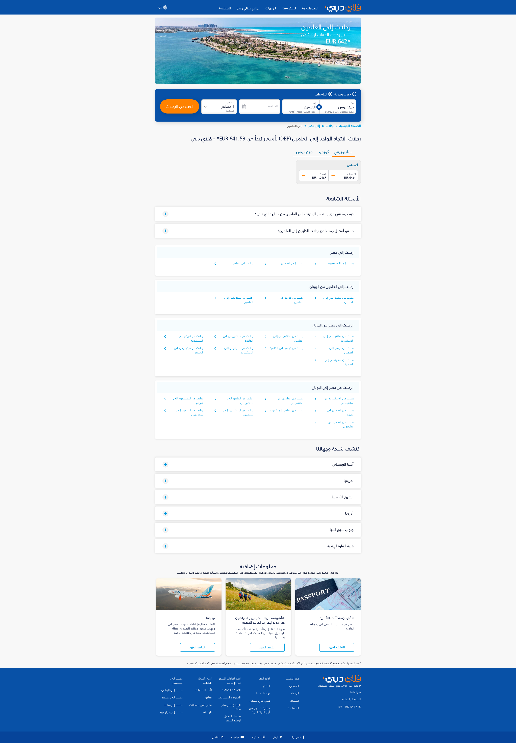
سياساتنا (355, 692)
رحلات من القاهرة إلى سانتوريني (240, 400)
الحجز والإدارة (310, 8)
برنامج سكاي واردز (248, 8)
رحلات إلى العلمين (292, 263)
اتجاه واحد (321, 94)
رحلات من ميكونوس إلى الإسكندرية (238, 350)
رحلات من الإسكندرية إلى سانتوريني (339, 400)
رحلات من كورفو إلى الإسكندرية (191, 338)
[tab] (343, 152)
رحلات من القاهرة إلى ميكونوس (341, 424)
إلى (314, 103)
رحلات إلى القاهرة (242, 263)
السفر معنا (289, 8)
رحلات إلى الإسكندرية (341, 263)
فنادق (208, 698)
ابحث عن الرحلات (179, 106)
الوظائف (207, 712)
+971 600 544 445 (349, 707)
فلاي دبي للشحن (260, 701)
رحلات (330, 125)
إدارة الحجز (264, 679)
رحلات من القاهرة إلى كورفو (286, 410)
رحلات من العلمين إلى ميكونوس (190, 412)
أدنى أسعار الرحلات (205, 681)
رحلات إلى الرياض (171, 690)
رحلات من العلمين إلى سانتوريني (290, 400)
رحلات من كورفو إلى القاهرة (286, 348)
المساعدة (225, 8)
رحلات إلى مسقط (172, 698)
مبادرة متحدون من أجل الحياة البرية (259, 710)
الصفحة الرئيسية (350, 125)
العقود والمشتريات (229, 698)
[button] (258, 214)
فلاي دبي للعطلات (200, 705)
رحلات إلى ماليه (173, 705)
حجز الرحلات (292, 679)
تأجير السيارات (204, 690)
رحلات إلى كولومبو (171, 712)
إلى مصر (314, 125)
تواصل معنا (263, 693)
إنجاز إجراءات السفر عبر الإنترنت (230, 681)
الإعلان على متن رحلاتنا (231, 707)
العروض (294, 686)
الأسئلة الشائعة (231, 690)
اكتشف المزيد (337, 647)
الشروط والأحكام (351, 699)
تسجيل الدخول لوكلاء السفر (232, 719)
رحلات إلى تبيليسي (176, 681)
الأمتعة (294, 701)
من (352, 103)
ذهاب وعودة (343, 94)
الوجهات (271, 8)
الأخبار (266, 686)
